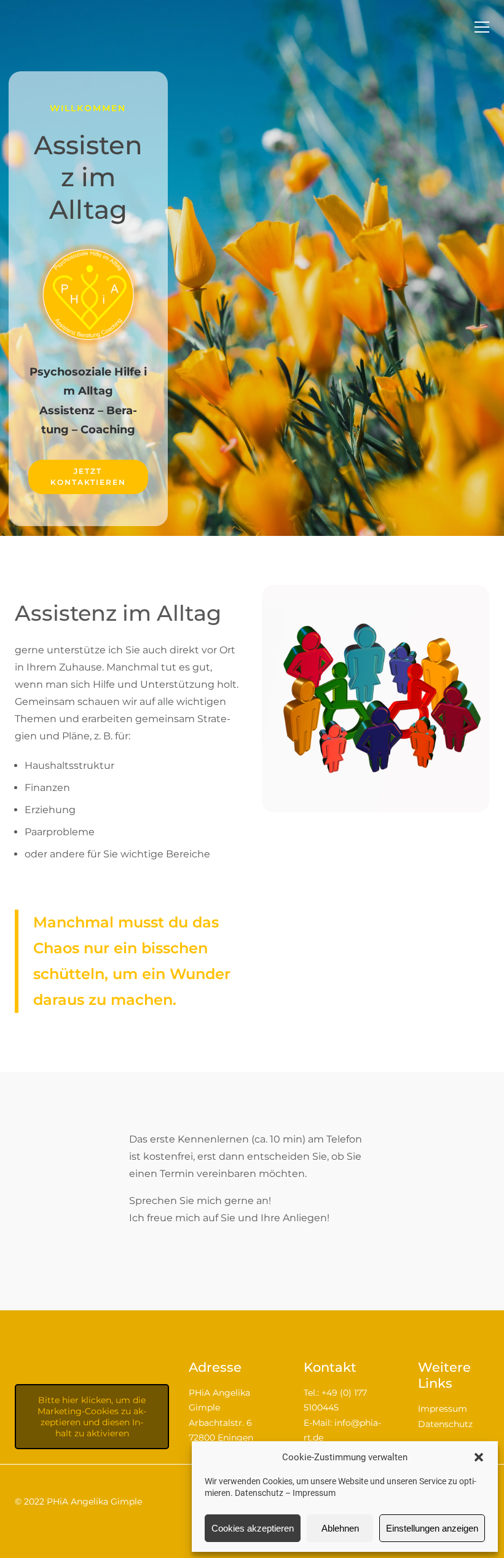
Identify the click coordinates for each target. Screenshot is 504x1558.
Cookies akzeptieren (252, 1528)
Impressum (314, 1493)
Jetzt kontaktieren (88, 476)
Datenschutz (259, 1493)
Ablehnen (340, 1528)
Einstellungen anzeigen (432, 1528)
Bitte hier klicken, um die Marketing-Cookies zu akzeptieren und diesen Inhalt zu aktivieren (91, 1417)
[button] (479, 1457)
